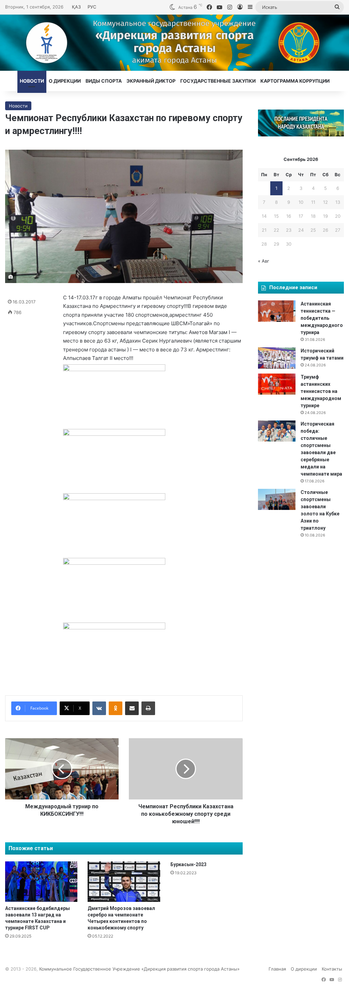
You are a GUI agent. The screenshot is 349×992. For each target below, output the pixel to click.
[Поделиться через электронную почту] (132, 708)
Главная (277, 969)
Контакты (332, 969)
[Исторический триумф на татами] (276, 357)
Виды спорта (104, 81)
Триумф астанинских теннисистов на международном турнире (321, 391)
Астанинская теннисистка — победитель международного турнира (322, 318)
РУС (92, 7)
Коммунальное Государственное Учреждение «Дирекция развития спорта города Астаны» (139, 969)
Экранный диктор (151, 81)
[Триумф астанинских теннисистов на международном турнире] (276, 384)
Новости (32, 81)
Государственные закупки (218, 81)
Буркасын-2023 (188, 864)
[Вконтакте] (99, 708)
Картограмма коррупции (295, 81)
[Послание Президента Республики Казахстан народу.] (301, 134)
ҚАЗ (76, 7)
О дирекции (65, 81)
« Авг (263, 261)
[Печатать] (148, 708)
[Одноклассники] (115, 708)
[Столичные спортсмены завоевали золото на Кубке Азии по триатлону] (276, 499)
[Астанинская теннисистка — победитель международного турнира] (276, 310)
